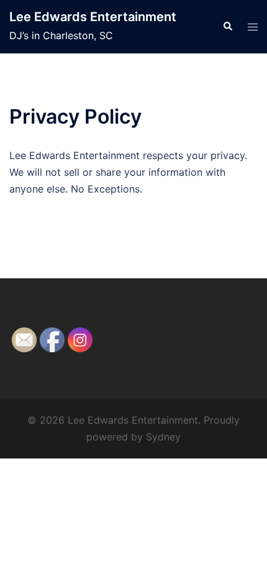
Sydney (163, 437)
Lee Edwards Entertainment (92, 16)
